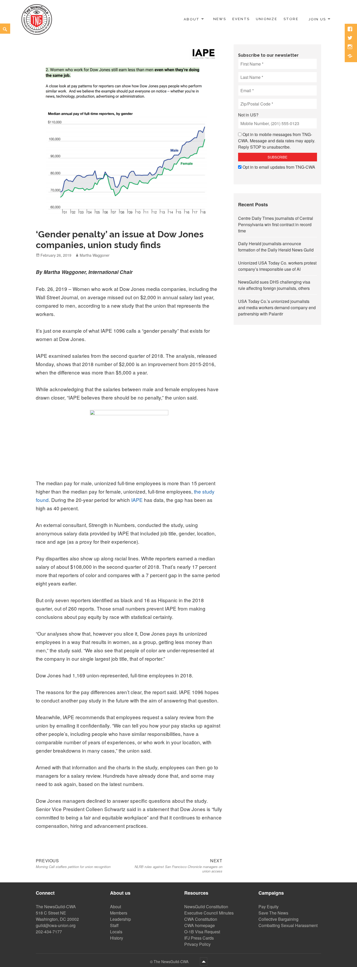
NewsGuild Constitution (206, 907)
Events (241, 19)
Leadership (120, 919)
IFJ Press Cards (199, 938)
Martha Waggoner (95, 255)
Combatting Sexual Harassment (288, 925)
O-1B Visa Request (202, 932)
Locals (116, 932)
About (191, 19)
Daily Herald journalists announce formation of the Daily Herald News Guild (276, 247)
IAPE (136, 499)
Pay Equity (268, 907)
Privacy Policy (197, 944)
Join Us (317, 19)
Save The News (273, 913)
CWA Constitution (200, 919)
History (116, 938)
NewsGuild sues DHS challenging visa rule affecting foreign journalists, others (274, 285)
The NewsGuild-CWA (171, 961)
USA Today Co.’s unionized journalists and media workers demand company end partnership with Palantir (277, 307)
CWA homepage (199, 925)
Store (291, 19)
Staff (114, 925)
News (219, 19)
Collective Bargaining (278, 919)
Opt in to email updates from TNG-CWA (279, 167)
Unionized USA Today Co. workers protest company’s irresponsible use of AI (277, 266)
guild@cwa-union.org (56, 925)
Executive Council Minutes (209, 913)
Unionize (266, 19)
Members (118, 913)
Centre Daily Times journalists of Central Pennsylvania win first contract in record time (275, 224)
